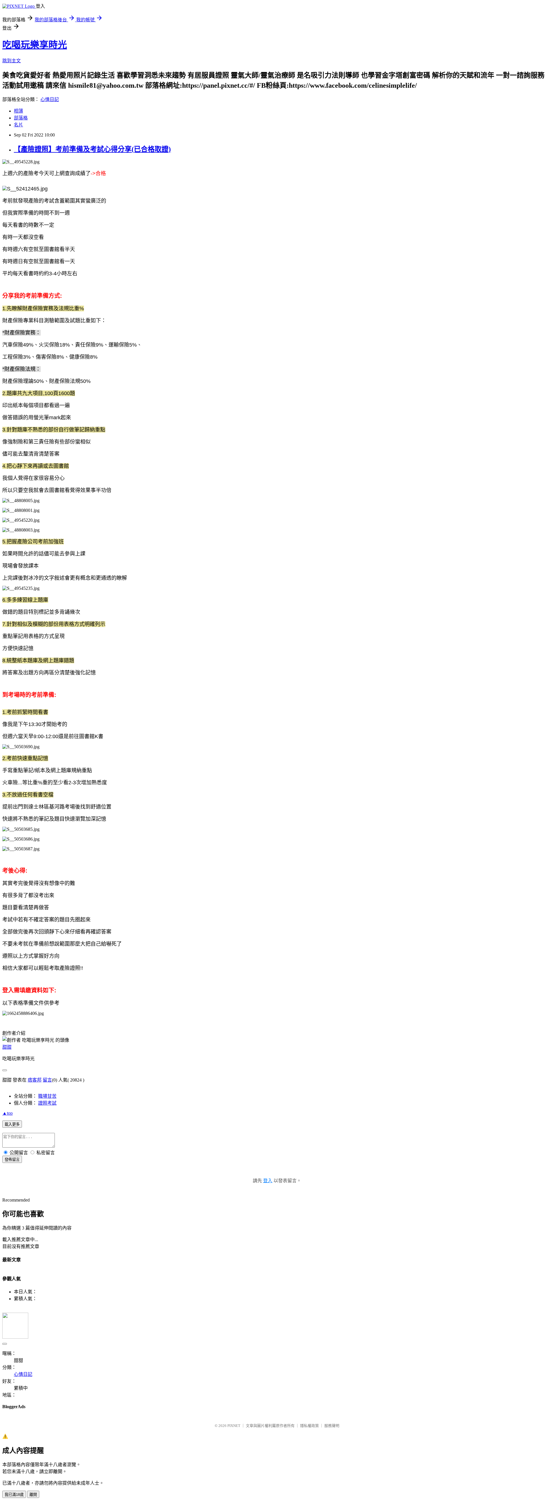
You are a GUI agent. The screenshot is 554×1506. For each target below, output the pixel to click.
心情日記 (49, 99)
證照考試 (47, 1103)
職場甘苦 (47, 1096)
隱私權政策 (309, 1425)
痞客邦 (35, 1079)
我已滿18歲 (14, 1494)
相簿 (18, 110)
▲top (7, 1113)
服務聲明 (331, 1425)
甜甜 (7, 1047)
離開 (33, 1494)
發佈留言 (12, 1159)
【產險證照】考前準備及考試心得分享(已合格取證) (92, 149)
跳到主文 (11, 60)
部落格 (21, 117)
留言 (47, 1079)
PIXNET (233, 1425)
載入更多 (12, 1124)
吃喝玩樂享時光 (34, 45)
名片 (18, 124)
